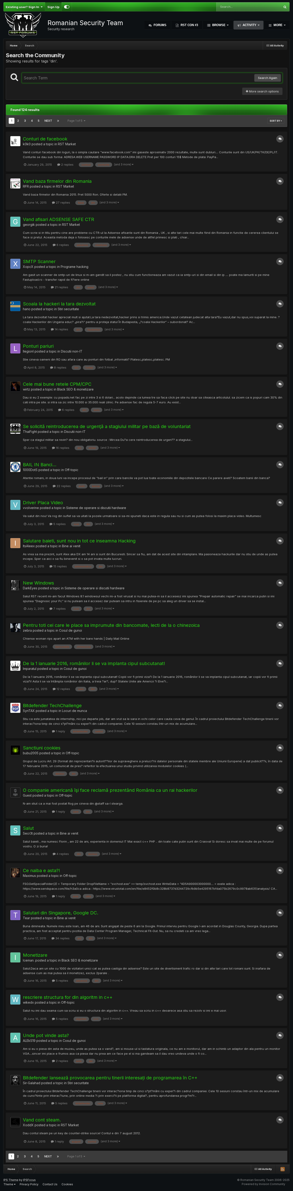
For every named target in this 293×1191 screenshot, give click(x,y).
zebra (27, 630)
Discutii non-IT (71, 351)
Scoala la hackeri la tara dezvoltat (59, 304)
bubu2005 (30, 753)
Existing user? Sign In (23, 7)
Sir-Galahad (31, 1083)
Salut (28, 828)
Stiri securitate (68, 309)
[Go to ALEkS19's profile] (15, 1038)
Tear (26, 918)
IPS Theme (10, 1180)
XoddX (28, 1125)
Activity (249, 25)
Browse (218, 25)
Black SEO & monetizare (75, 389)
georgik (29, 224)
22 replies (63, 486)
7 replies (59, 608)
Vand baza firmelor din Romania (57, 181)
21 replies (61, 287)
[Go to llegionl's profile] (15, 348)
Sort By (275, 120)
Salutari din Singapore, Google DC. (60, 913)
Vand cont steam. (42, 1120)
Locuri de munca (74, 711)
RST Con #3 (189, 25)
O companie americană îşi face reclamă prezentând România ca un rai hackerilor (110, 790)
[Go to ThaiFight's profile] (15, 429)
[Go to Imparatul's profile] (15, 666)
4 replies (62, 854)
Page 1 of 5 (76, 120)
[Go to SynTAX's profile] (15, 708)
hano (26, 309)
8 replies (59, 367)
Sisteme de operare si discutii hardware (96, 508)
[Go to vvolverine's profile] (15, 505)
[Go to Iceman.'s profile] (15, 957)
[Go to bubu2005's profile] (15, 750)
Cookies (67, 1184)
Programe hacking (74, 267)
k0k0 (27, 144)
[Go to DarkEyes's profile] (15, 585)
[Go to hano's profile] (15, 306)
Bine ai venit (71, 546)
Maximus (29, 876)
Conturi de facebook (45, 139)
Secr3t (28, 833)
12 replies (63, 689)
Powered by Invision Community (263, 1184)
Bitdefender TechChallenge (52, 705)
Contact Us (50, 1184)
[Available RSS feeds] (282, 1169)
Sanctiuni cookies (41, 748)
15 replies (59, 566)
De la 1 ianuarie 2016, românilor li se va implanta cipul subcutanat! (94, 663)
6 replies (62, 245)
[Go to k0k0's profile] (15, 141)
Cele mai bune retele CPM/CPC (57, 384)
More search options (263, 91)
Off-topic (71, 470)
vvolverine (31, 508)
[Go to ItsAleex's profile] (15, 543)
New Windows (38, 583)
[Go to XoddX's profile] (15, 1122)
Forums (159, 25)
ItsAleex (29, 546)
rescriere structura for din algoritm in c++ (67, 997)
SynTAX (29, 711)
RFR (26, 186)
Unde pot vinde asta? (46, 1035)
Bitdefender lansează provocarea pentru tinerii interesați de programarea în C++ (110, 1078)
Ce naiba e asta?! (41, 870)
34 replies (62, 938)
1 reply (60, 731)
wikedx (28, 1002)
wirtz (26, 389)
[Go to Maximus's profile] (15, 873)
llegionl (28, 351)
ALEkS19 (29, 1041)
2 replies (66, 164)
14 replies (61, 329)
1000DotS (30, 470)
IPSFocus (29, 1180)
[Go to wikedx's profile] (15, 999)
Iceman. (28, 960)
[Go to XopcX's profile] (15, 264)
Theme (8, 1184)
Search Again (267, 78)
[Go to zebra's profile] (15, 627)
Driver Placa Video (43, 502)
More (278, 25)
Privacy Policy (29, 1184)
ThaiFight (30, 432)
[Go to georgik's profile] (15, 222)
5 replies (59, 524)
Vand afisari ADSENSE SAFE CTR (58, 219)
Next (48, 120)
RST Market (67, 144)
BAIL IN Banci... (39, 464)
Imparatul (29, 669)
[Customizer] (67, 6)
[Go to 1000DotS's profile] (15, 467)
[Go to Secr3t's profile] (15, 830)
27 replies (62, 202)
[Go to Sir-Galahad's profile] (15, 1080)
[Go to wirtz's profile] (15, 386)
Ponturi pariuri (38, 346)
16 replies (62, 448)
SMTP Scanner (39, 261)
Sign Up (53, 7)
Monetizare (35, 955)
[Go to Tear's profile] (15, 915)
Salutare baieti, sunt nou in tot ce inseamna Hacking (79, 541)
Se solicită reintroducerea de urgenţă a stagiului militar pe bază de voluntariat (107, 426)
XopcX (28, 267)
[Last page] (58, 121)
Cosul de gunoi (70, 630)
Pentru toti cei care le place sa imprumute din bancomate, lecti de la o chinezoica (111, 625)
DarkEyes (30, 588)
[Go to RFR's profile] (15, 183)
